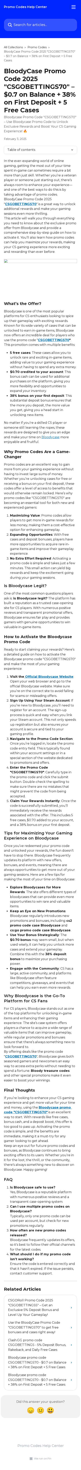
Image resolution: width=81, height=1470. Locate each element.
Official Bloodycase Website (48, 677)
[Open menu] (73, 7)
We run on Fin (42, 1458)
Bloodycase (50, 437)
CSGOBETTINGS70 (20, 204)
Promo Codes (37, 47)
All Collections (13, 47)
